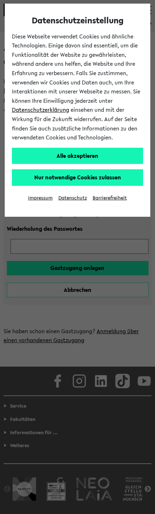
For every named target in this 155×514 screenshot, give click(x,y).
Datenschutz (72, 197)
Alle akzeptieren (77, 156)
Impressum (40, 197)
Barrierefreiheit (110, 197)
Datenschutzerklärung (40, 110)
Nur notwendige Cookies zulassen (77, 177)
